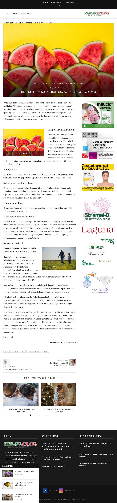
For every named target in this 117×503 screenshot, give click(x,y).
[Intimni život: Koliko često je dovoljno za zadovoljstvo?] (58, 394)
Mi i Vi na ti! (39, 23)
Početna (35, 83)
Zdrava (6, 14)
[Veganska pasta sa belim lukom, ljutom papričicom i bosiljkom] (7, 485)
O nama (45, 3)
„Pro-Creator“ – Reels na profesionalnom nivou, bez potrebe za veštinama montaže (58, 446)
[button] (6, 399)
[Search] (112, 18)
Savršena (52, 23)
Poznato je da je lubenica (13, 221)
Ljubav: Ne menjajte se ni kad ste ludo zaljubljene (21, 410)
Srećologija (26, 14)
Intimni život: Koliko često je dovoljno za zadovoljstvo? (58, 410)
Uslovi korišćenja (57, 3)
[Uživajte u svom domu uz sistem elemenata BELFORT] (7, 497)
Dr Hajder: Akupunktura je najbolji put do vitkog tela (94, 464)
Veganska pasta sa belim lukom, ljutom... (24, 484)
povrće (24, 351)
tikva (46, 351)
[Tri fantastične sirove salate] (7, 473)
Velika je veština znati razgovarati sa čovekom (95, 445)
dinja (6, 351)
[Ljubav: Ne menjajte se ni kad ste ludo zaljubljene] (21, 394)
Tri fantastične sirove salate (25, 471)
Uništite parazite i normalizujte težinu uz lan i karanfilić (96, 455)
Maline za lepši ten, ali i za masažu (54, 466)
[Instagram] (59, 6)
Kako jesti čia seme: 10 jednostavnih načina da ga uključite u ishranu (57, 458)
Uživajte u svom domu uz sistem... (24, 496)
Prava (15, 14)
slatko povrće (35, 351)
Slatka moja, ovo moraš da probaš (17, 23)
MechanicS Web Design (78, 499)
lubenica (15, 351)
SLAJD (45, 83)
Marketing (70, 3)
